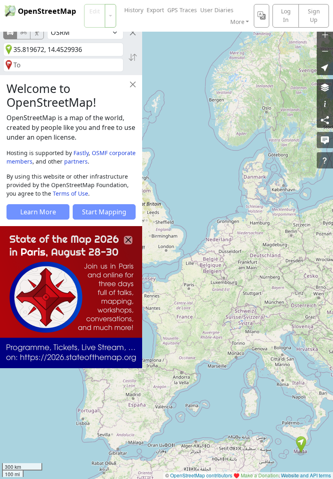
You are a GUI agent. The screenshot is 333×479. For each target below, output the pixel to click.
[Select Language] (261, 16)
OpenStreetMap (47, 11)
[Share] (325, 120)
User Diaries (217, 10)
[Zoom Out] (325, 51)
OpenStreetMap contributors (201, 475)
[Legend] (325, 103)
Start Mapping (104, 211)
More (237, 22)
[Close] (133, 32)
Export (155, 10)
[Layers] (325, 87)
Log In (286, 15)
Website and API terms (306, 475)
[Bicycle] (23, 32)
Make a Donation (260, 475)
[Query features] (325, 160)
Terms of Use (70, 193)
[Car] (10, 32)
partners (76, 161)
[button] (301, 444)
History (133, 10)
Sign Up (314, 15)
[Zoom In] (325, 34)
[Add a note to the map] (325, 140)
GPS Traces (182, 10)
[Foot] (37, 32)
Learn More (38, 211)
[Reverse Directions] (133, 57)
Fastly (81, 153)
